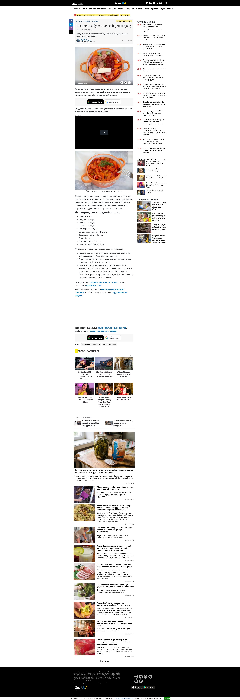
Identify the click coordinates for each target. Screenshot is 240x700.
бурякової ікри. (93, 285)
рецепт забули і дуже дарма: (112, 328)
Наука (162, 9)
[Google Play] (149, 687)
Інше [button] (169, 9)
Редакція (101, 683)
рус (80, 3)
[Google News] (150, 677)
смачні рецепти (109, 344)
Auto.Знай (112, 9)
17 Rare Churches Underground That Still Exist (123, 374)
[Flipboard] (157, 3)
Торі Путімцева (86, 40)
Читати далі (104, 661)
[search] (166, 3)
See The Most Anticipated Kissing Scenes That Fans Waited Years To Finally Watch (104, 402)
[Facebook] (71, 21)
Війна (127, 9)
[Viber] (150, 3)
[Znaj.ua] (120, 3)
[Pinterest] (160, 3)
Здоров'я (154, 9)
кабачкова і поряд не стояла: (104, 282)
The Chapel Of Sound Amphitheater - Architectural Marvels (104, 374)
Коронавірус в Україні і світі (108, 15)
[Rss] (154, 3)
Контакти (108, 683)
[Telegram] (147, 3)
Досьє (84, 9)
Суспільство (136, 9)
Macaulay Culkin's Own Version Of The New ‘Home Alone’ (155, 163)
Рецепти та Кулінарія (91, 344)
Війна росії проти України (86, 15)
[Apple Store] (137, 687)
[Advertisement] (104, 312)
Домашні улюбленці (97, 9)
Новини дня (125, 15)
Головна (76, 9)
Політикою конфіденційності (124, 698)
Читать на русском (124, 21)
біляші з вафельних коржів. (103, 331)
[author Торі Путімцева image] (78, 40)
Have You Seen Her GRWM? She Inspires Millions (85, 399)
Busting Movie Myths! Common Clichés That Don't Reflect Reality (156, 185)
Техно (146, 9)
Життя (120, 9)
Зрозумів (167, 698)
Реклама (94, 683)
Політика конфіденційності (82, 683)
